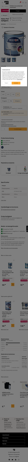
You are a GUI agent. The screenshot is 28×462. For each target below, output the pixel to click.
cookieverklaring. (19, 79)
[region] (14, 77)
